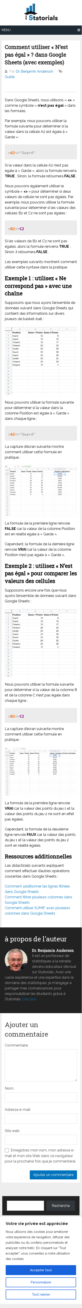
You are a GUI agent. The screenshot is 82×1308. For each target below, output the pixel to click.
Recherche (61, 1206)
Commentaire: (16, 1045)
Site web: (12, 1131)
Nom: (9, 1088)
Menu (6, 30)
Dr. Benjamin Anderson (34, 71)
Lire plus (29, 999)
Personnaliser (41, 1282)
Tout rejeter (41, 1294)
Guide (10, 77)
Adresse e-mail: (18, 1109)
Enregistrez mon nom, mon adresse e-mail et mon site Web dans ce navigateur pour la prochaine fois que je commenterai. (40, 1155)
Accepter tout (41, 1270)
